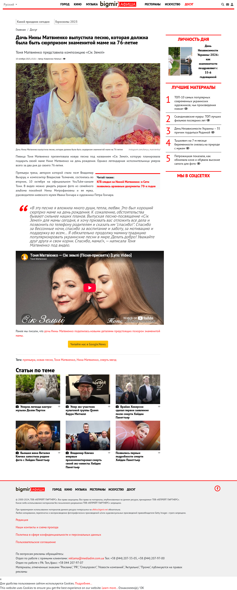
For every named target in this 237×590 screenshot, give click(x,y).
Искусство (172, 4)
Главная (21, 29)
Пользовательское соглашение (36, 542)
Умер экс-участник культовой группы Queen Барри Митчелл (82, 410)
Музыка (92, 4)
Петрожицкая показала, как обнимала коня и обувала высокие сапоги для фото (197, 160)
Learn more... (110, 588)
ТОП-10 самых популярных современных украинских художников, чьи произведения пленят (195, 103)
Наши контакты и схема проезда (37, 527)
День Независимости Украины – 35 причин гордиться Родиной (197, 130)
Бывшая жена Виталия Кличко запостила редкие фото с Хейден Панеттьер (33, 456)
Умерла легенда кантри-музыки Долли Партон (34, 408)
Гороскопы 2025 (66, 21)
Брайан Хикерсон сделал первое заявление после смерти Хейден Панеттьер (132, 412)
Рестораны (153, 4)
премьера (29, 360)
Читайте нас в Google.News (88, 344)
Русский (9, 4)
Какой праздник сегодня (33, 21)
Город (64, 4)
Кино (78, 4)
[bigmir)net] (110, 4)
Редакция (22, 520)
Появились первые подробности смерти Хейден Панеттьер (129, 456)
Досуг (189, 4)
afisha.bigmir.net (100, 509)
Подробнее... (83, 583)
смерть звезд (108, 360)
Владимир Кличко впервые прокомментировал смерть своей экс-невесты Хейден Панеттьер (84, 460)
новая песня (45, 360)
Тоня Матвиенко (64, 360)
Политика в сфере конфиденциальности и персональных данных (58, 534)
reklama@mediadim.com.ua (86, 558)
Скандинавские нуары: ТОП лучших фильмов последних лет (197, 118)
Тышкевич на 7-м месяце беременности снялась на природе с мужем (197, 144)
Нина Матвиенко (88, 360)
